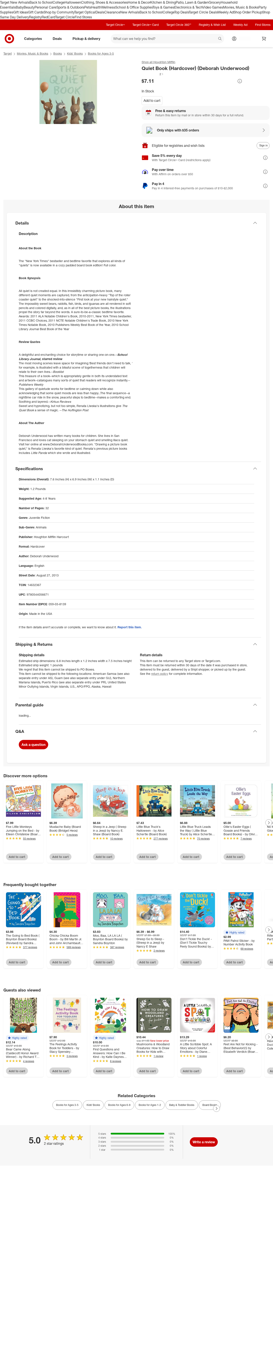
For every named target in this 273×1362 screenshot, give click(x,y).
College (59, 2)
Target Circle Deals (203, 12)
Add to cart (152, 100)
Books (57, 53)
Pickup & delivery (86, 38)
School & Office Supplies (133, 7)
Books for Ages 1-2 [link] (150, 1105)
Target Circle (65, 17)
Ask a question (33, 744)
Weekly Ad (226, 12)
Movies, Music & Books (240, 7)
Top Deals (181, 12)
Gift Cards (36, 12)
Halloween (73, 2)
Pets (87, 7)
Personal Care (45, 7)
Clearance (112, 12)
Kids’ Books (75, 53)
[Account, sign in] (242, 38)
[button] (153, 74)
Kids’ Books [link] (93, 1105)
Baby (20, 7)
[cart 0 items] (264, 38)
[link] (153, 74)
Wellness (108, 7)
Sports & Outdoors (70, 7)
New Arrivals (129, 12)
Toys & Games (163, 7)
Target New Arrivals (14, 2)
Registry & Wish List (212, 24)
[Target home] (9, 39)
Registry (35, 17)
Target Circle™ (115, 24)
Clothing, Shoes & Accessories (104, 2)
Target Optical (85, 12)
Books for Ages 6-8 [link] (119, 1105)
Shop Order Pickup (248, 12)
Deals (100, 12)
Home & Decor (139, 2)
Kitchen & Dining (163, 2)
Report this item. (130, 627)
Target (7, 53)
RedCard (48, 17)
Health (96, 7)
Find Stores (83, 17)
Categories (33, 38)
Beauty (29, 7)
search (220, 39)
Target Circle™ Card (145, 24)
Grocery (215, 2)
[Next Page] (268, 822)
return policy (159, 673)
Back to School (41, 2)
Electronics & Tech (188, 7)
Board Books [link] (209, 1105)
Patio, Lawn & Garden (192, 2)
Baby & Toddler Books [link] (181, 1105)
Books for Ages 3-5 (101, 53)
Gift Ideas (20, 12)
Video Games (212, 7)
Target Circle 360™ (178, 24)
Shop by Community (59, 12)
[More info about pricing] (239, 81)
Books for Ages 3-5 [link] (67, 1105)
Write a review (204, 1142)
